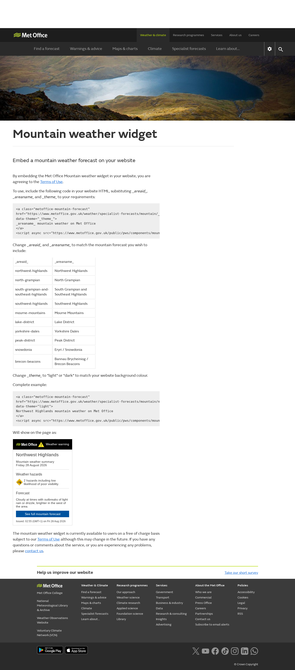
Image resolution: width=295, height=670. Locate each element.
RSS (240, 614)
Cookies (243, 597)
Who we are (203, 592)
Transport (162, 597)
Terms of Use (51, 181)
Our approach (126, 592)
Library (121, 619)
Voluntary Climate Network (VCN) (49, 633)
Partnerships (204, 614)
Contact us (202, 619)
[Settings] (269, 49)
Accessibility (246, 592)
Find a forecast (47, 48)
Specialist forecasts (189, 48)
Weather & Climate (94, 585)
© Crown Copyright (246, 664)
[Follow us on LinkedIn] (244, 650)
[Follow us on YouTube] (205, 650)
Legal (241, 603)
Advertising (163, 624)
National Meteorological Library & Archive (52, 605)
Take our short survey (241, 573)
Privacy (242, 608)
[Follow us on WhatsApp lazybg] (254, 650)
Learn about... (228, 48)
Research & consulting (171, 614)
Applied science (127, 608)
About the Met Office (210, 585)
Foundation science (130, 614)
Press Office (203, 603)
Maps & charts (125, 48)
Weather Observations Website (52, 620)
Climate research (128, 603)
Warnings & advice (86, 48)
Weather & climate (153, 35)
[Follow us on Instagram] (234, 650)
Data (159, 608)
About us (235, 35)
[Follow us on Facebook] (215, 650)
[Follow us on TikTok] (225, 650)
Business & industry (169, 603)
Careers (254, 35)
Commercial (203, 597)
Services (216, 35)
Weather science (128, 597)
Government (164, 592)
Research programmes (188, 35)
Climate (155, 48)
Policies (243, 585)
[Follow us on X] (196, 650)
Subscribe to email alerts (212, 624)
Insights (161, 619)
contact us (34, 551)
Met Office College (50, 593)
